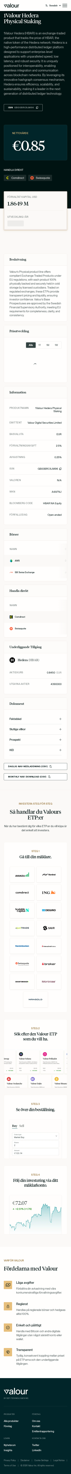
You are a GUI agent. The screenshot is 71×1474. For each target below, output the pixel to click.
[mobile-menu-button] (65, 5)
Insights (8, 1450)
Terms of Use (10, 1465)
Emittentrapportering (43, 1431)
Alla (31, 345)
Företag (8, 1426)
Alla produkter (11, 1421)
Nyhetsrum (10, 1445)
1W (56, 345)
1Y (39, 345)
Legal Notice (59, 1460)
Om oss (36, 1421)
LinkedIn (36, 1450)
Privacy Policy (10, 1460)
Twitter (35, 1445)
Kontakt (36, 1426)
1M (47, 345)
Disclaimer (25, 1460)
